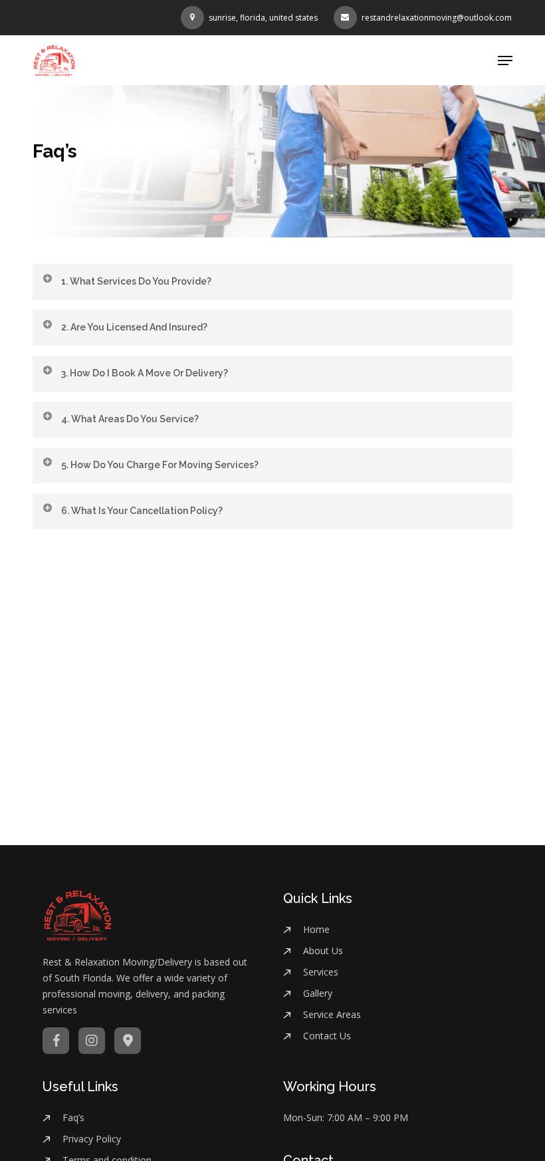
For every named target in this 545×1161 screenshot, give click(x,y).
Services (320, 972)
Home (316, 929)
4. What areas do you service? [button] (130, 419)
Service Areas (332, 1014)
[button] (505, 60)
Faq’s (73, 1117)
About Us (323, 950)
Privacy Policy (91, 1138)
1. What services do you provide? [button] (136, 281)
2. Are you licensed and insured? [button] (134, 327)
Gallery (317, 993)
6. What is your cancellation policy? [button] (142, 510)
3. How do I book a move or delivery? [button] (144, 373)
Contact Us (327, 1035)
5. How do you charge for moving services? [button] (160, 464)
